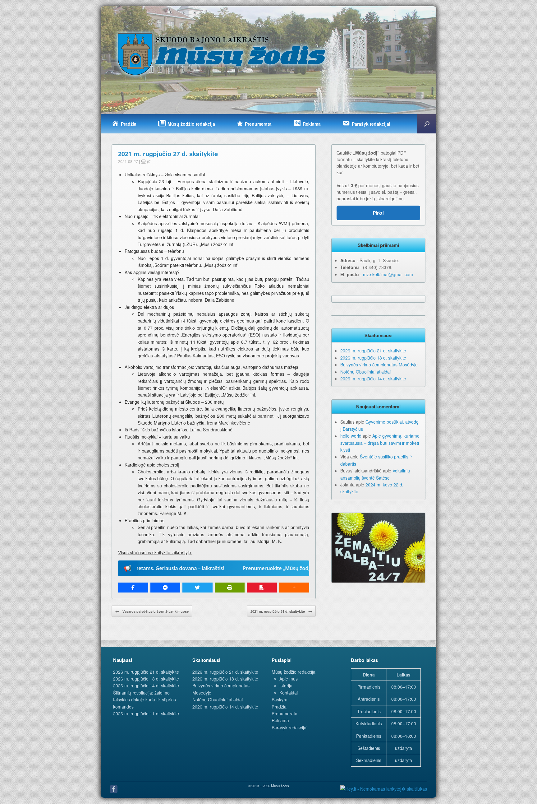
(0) (149, 161)
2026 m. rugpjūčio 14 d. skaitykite (373, 378)
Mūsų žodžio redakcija (293, 672)
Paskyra (279, 699)
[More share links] (294, 588)
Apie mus (288, 679)
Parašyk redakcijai (289, 727)
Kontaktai (288, 693)
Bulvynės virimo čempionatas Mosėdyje (379, 364)
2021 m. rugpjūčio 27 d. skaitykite (168, 153)
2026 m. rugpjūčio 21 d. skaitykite (373, 350)
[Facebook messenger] (165, 588)
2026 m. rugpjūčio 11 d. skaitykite (146, 713)
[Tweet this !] (197, 588)
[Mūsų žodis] (222, 54)
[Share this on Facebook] (133, 588)
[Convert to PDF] (262, 588)
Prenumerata (284, 713)
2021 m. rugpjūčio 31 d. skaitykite (281, 611)
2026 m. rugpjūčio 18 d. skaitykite (373, 358)
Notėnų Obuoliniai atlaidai (365, 372)
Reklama (280, 720)
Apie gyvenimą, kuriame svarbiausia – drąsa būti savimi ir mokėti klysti (380, 443)
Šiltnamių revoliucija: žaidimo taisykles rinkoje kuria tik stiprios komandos (144, 700)
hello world (350, 436)
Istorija (285, 685)
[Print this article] (230, 588)
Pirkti (378, 213)
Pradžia (279, 707)
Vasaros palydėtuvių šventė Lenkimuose (152, 611)
